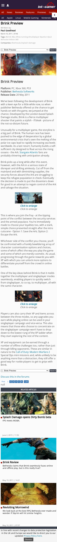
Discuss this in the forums (15, 376)
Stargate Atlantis (29, 152)
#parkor (43, 37)
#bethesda (16, 42)
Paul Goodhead (8, 30)
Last (26, 382)
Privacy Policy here (33, 535)
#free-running (22, 37)
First (3, 382)
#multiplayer (33, 37)
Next (52, 50)
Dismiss (28, 539)
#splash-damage (28, 42)
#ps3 (49, 37)
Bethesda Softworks (23, 91)
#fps (13, 37)
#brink (8, 37)
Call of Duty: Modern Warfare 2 (33, 352)
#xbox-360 (13, 39)
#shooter (5, 39)
